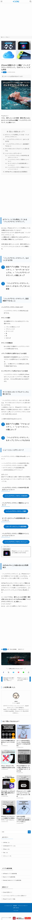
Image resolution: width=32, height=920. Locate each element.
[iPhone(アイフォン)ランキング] (20, 918)
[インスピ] (16, 1)
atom (16, 701)
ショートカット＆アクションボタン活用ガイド (14, 895)
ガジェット (7, 856)
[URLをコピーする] (28, 672)
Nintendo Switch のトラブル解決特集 (12, 880)
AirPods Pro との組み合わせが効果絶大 (16, 171)
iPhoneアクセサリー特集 (9, 899)
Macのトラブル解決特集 (9, 877)
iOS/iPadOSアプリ (9, 845)
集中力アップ (21, 649)
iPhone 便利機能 (13, 649)
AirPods (6, 842)
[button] (3, 672)
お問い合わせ (16, 907)
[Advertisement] (16, 19)
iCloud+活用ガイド (7, 892)
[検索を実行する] (29, 831)
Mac (5, 852)
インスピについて (8, 905)
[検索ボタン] (30, 1)
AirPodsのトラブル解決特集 (10, 873)
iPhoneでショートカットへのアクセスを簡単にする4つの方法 (20, 551)
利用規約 (15, 905)
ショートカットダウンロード (13, 153)
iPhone (4, 72)
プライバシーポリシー (23, 905)
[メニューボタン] (1, 1)
